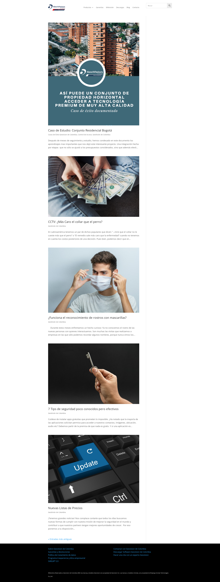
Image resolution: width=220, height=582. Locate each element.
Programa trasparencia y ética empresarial (66, 558)
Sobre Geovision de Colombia (61, 549)
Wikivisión (110, 7)
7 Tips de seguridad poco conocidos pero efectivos (83, 409)
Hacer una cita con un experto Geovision (131, 555)
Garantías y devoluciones (59, 552)
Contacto (135, 7)
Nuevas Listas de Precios (65, 508)
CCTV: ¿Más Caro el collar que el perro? (75, 222)
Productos (87, 7)
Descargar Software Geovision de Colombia (132, 552)
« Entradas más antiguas (60, 539)
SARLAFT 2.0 (53, 561)
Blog (128, 7)
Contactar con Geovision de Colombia (129, 549)
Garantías (99, 7)
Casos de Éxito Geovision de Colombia (62, 135)
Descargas (120, 7)
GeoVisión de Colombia (101, 135)
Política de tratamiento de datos (62, 555)
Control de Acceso (85, 135)
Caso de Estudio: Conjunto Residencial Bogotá (80, 130)
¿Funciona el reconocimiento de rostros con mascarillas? (87, 318)
